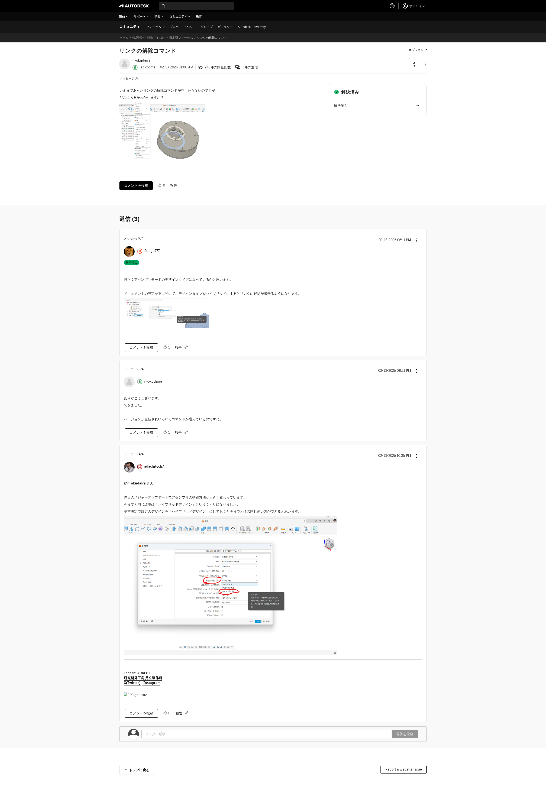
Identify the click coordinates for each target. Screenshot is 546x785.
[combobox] (196, 6)
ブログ (174, 27)
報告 (173, 185)
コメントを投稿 (136, 185)
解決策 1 (340, 105)
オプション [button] (416, 50)
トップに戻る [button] (139, 770)
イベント (190, 27)
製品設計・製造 (142, 38)
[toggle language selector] (392, 5)
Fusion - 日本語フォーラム (175, 38)
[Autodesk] (134, 6)
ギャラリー (225, 27)
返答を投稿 (404, 734)
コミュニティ (129, 26)
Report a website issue (403, 769)
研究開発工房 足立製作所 (143, 677)
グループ (207, 27)
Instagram (151, 682)
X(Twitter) (132, 682)
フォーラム (153, 27)
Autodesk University (252, 27)
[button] (425, 64)
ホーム (123, 38)
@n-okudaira (135, 483)
